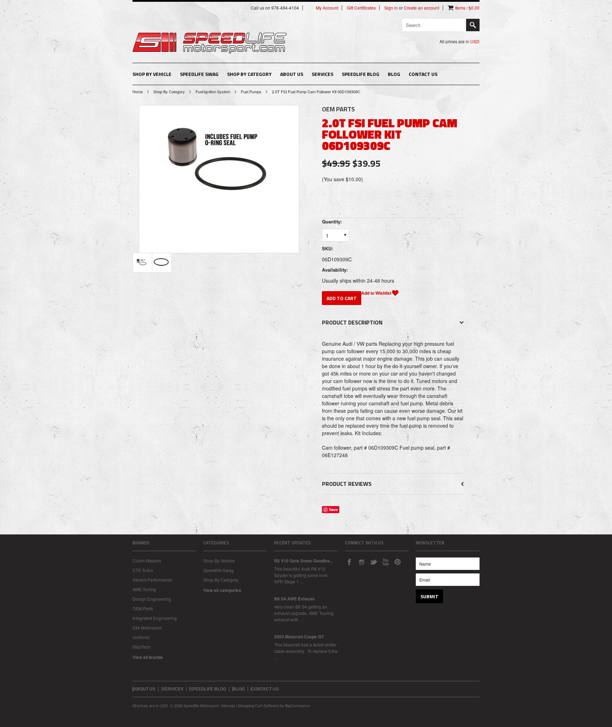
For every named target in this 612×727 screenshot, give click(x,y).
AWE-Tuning (144, 589)
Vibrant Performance (152, 580)
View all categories (222, 590)
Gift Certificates (361, 7)
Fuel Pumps (251, 91)
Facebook (349, 561)
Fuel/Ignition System (213, 91)
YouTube (385, 561)
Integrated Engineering (154, 618)
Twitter (373, 561)
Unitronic (141, 637)
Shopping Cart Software (258, 705)
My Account (327, 7)
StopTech (141, 647)
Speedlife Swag (199, 74)
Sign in (391, 7)
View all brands (147, 657)
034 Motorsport (147, 628)
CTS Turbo (142, 570)
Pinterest (397, 561)
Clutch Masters (146, 560)
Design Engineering (151, 599)
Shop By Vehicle (151, 74)
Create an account (421, 7)
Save (333, 509)
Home (137, 91)
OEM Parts (142, 608)
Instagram (361, 561)
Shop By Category (249, 74)
